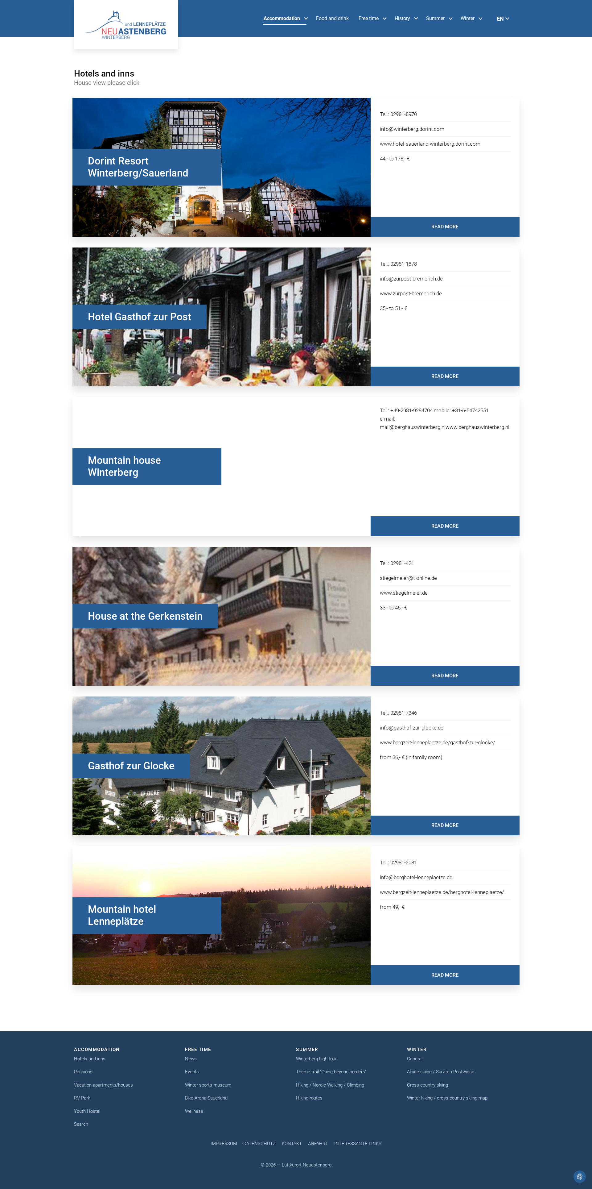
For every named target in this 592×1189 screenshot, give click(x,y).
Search (81, 1124)
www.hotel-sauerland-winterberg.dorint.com (430, 144)
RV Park (82, 1098)
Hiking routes (309, 1098)
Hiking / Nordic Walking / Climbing (330, 1085)
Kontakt (292, 1143)
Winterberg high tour (316, 1059)
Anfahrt (318, 1143)
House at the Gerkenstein (145, 616)
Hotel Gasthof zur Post (139, 317)
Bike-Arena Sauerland (206, 1098)
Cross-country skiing (427, 1085)
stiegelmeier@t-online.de (408, 578)
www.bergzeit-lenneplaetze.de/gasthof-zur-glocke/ (437, 742)
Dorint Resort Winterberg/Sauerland (138, 167)
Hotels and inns (89, 1059)
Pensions (83, 1072)
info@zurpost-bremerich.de (411, 279)
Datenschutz (259, 1143)
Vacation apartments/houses (103, 1085)
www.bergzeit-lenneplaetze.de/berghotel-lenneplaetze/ (442, 892)
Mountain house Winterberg (124, 466)
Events (192, 1072)
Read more (444, 227)
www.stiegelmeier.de (404, 593)
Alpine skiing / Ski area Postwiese (440, 1072)
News (191, 1059)
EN (500, 18)
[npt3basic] (126, 24)
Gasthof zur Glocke (131, 766)
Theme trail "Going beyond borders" (331, 1072)
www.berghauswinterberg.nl (477, 427)
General (414, 1059)
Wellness (194, 1111)
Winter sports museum (208, 1085)
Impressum (224, 1143)
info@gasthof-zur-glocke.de (411, 728)
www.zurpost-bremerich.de (411, 293)
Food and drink (332, 18)
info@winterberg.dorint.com (412, 129)
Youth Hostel (87, 1111)
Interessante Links (357, 1143)
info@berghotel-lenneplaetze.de (416, 877)
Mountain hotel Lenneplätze (122, 915)
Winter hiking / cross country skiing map (447, 1098)
